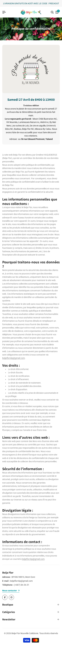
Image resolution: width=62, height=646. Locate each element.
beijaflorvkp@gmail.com (13, 358)
